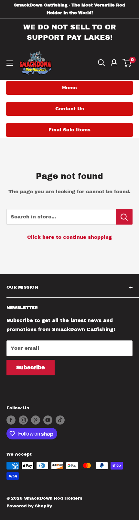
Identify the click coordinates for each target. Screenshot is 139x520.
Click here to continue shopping (69, 237)
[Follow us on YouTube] (47, 420)
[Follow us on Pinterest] (35, 420)
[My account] (114, 62)
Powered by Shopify (29, 506)
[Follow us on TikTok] (60, 420)
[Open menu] (9, 63)
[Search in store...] (124, 217)
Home (69, 87)
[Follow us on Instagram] (23, 420)
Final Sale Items (69, 129)
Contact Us (69, 108)
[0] (127, 63)
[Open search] (101, 62)
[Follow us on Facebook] (11, 420)
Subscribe (30, 367)
